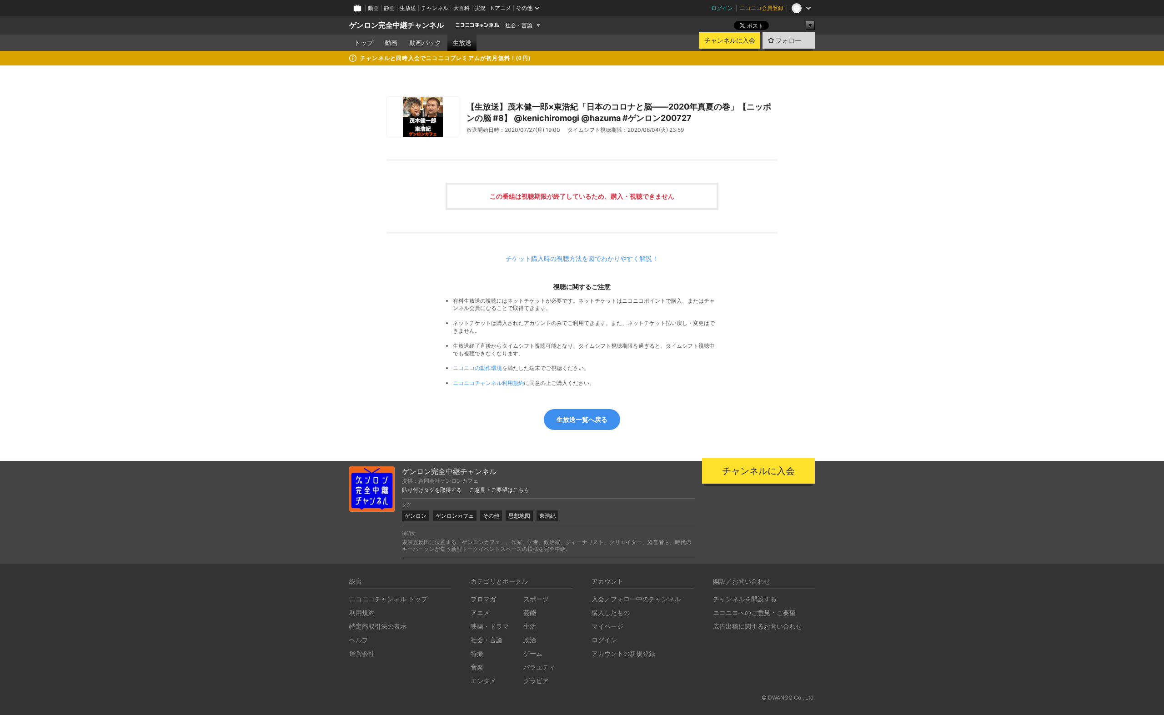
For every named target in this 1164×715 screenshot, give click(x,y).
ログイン (722, 8)
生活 (529, 626)
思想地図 (519, 515)
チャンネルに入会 (729, 40)
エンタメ (483, 681)
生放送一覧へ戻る (582, 419)
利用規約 (362, 612)
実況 (480, 8)
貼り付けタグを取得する (432, 490)
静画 (389, 8)
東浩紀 (547, 515)
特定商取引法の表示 (377, 626)
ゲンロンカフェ (455, 515)
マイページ (607, 626)
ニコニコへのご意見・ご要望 (754, 612)
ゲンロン (415, 515)
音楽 (477, 667)
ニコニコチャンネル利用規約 (488, 383)
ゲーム (532, 653)
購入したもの (611, 612)
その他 (491, 515)
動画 (373, 8)
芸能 (529, 612)
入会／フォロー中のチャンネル (636, 599)
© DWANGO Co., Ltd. (788, 697)
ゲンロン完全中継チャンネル (396, 25)
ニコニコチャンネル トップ (388, 599)
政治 (529, 640)
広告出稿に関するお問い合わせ (757, 626)
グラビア (536, 681)
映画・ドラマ (490, 626)
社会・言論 (518, 25)
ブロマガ (483, 599)
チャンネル (434, 8)
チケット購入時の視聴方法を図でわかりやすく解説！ (582, 258)
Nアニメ (501, 8)
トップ (363, 42)
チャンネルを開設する (745, 599)
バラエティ (539, 667)
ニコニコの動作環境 (477, 368)
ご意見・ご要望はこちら (499, 490)
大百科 (461, 8)
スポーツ (536, 599)
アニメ (480, 612)
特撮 (477, 653)
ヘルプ (358, 640)
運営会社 (362, 653)
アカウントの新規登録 (623, 653)
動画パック (425, 42)
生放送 (408, 8)
